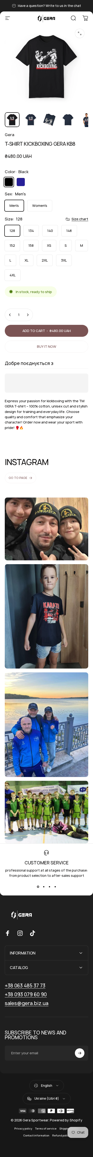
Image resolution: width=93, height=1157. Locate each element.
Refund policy (61, 1135)
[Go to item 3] (68, 119)
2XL (45, 260)
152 (12, 245)
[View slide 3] (49, 887)
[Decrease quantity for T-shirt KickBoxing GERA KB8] (10, 315)
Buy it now (46, 346)
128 (12, 230)
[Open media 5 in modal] (79, 33)
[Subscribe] (79, 1053)
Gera (9, 134)
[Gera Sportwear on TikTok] (32, 933)
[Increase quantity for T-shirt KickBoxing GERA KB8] (28, 315)
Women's (39, 205)
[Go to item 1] (30, 119)
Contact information (36, 1135)
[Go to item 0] (12, 119)
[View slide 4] (55, 887)
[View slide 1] (38, 887)
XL (26, 260)
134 (31, 230)
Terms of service (46, 1128)
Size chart (80, 219)
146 (69, 230)
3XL (64, 260)
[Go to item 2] (49, 119)
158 (31, 245)
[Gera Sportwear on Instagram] (20, 933)
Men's (14, 205)
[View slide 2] (43, 887)
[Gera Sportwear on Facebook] (7, 933)
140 (50, 230)
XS (49, 245)
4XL (13, 275)
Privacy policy (23, 1128)
